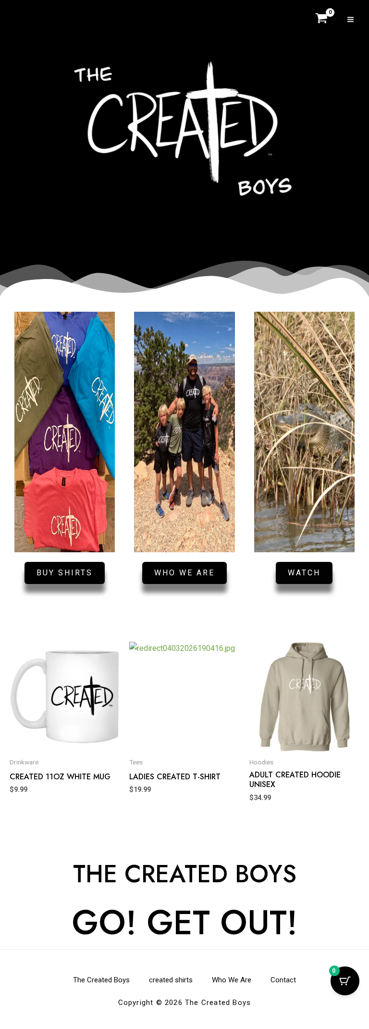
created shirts (171, 980)
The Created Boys (101, 980)
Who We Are (231, 980)
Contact (283, 980)
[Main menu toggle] (350, 19)
